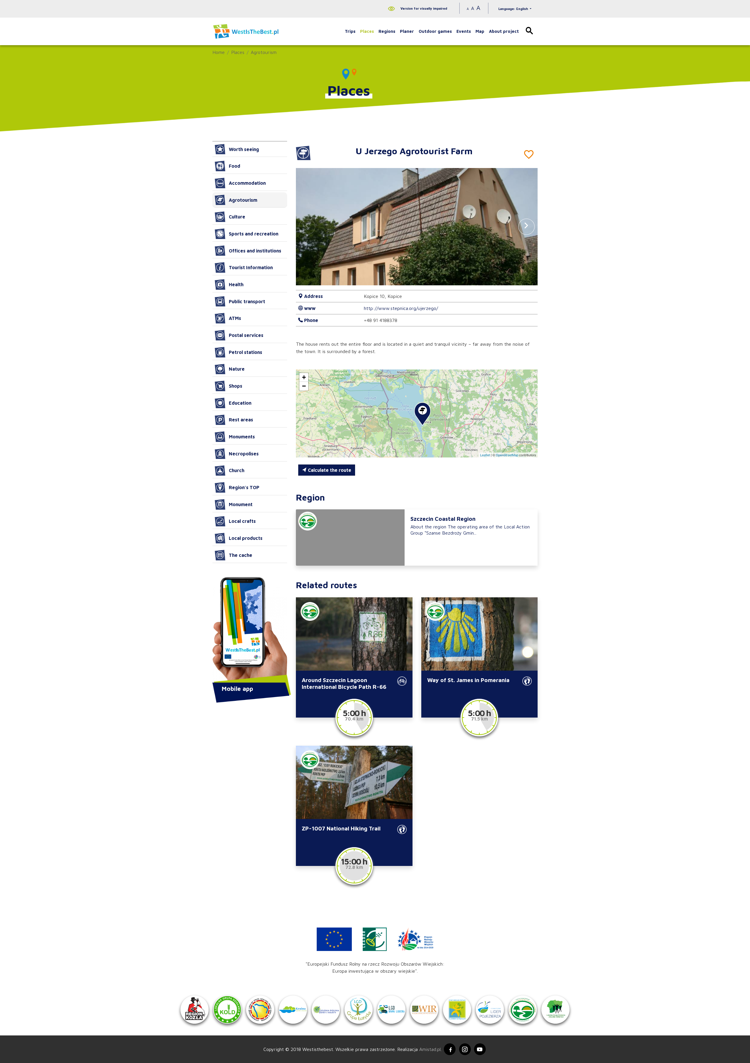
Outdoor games (435, 31)
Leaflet (485, 454)
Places (367, 31)
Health (236, 284)
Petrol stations (245, 352)
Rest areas (241, 419)
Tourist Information (251, 267)
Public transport (247, 301)
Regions (387, 31)
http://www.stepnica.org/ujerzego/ (401, 308)
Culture (237, 216)
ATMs (235, 318)
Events (463, 31)
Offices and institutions (255, 250)
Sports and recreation (253, 233)
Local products (245, 538)
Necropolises (244, 453)
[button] (526, 226)
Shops (235, 386)
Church (236, 470)
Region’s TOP (244, 487)
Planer (407, 31)
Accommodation (247, 183)
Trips (350, 31)
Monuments (242, 436)
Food (234, 166)
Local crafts (242, 521)
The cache (240, 555)
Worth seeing (244, 149)
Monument (241, 504)
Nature (237, 369)
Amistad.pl (430, 1049)
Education (240, 403)
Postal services (246, 335)
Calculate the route (329, 470)
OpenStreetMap (507, 454)
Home (218, 52)
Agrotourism (264, 52)
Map (479, 31)
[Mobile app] (249, 630)
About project (504, 31)
